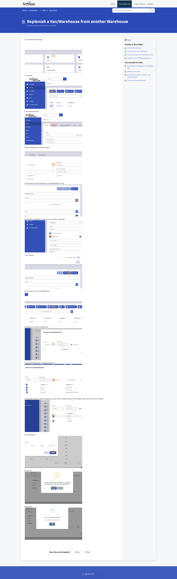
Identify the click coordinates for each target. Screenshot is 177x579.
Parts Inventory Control (57, 10)
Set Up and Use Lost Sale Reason (137, 51)
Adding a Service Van (133, 71)
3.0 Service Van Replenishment (136, 80)
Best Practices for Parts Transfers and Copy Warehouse (139, 76)
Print (129, 40)
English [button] (150, 4)
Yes (88, 552)
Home (113, 4)
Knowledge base (124, 4)
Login (136, 4)
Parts (44, 10)
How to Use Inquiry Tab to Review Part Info (140, 55)
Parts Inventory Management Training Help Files (140, 67)
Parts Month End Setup (134, 48)
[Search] (152, 10)
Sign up (142, 4)
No (78, 552)
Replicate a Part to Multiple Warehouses (139, 58)
